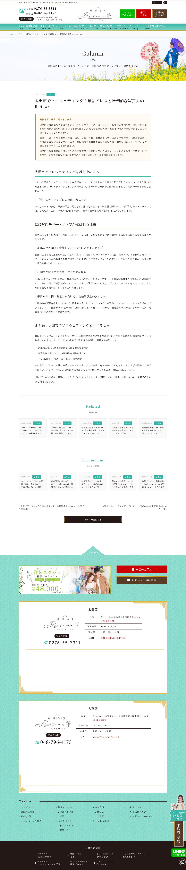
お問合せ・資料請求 (144, 580)
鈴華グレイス (79, 863)
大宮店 (100, 816)
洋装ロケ (64, 816)
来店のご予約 (143, 14)
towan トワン (134, 855)
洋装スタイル (65, 807)
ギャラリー (101, 807)
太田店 (100, 811)
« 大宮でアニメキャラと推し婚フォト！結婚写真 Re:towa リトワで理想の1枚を (51, 507)
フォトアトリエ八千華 (49, 863)
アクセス (137, 807)
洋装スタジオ (67, 811)
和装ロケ (64, 830)
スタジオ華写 (45, 855)
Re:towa (105, 863)
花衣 (75, 855)
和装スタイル (65, 821)
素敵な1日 (26, 816)
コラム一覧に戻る (93, 519)
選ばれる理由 (28, 811)
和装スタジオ (67, 825)
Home (11, 34)
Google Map (108, 620)
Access (157, 3)
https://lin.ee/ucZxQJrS (106, 737)
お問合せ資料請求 (159, 14)
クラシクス (105, 855)
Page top (93, 552)
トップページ (28, 807)
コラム (20, 34)
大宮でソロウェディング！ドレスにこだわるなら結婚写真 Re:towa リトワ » (134, 507)
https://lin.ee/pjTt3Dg (113, 637)
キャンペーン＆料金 (31, 821)
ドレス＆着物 (102, 821)
